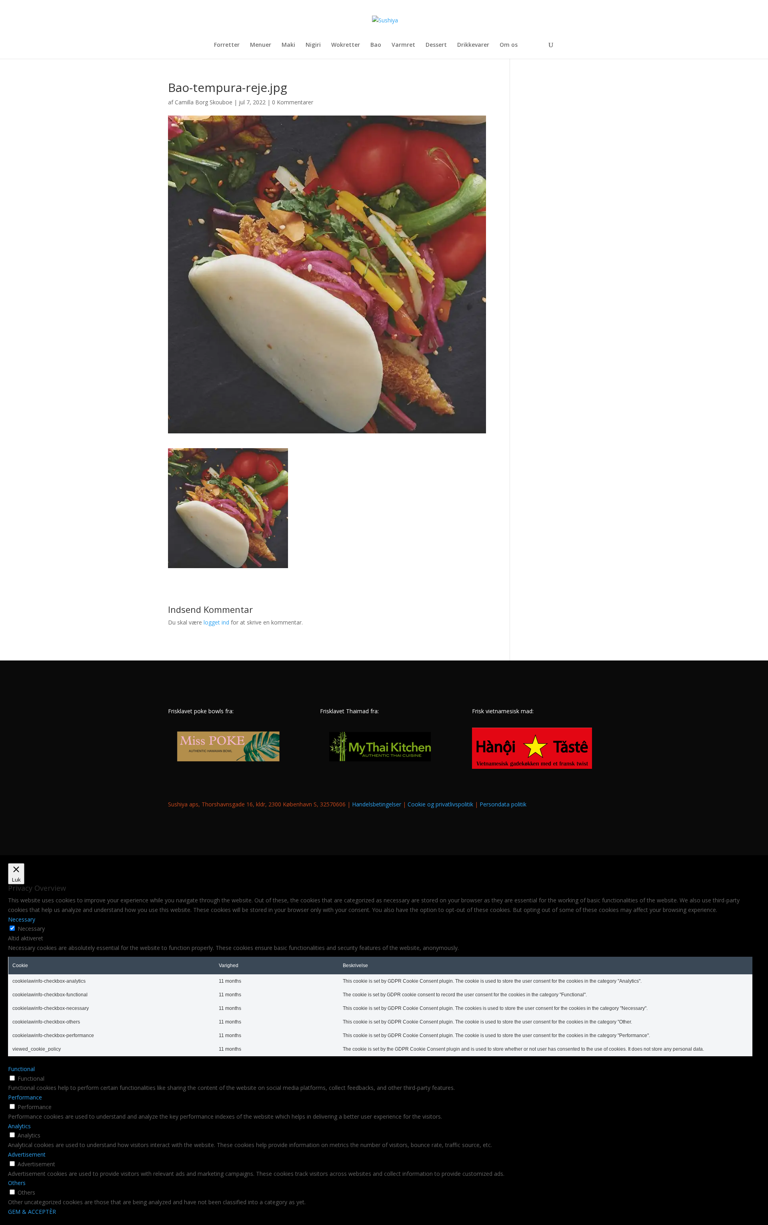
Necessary (31, 928)
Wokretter (345, 45)
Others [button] (17, 1183)
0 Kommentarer (292, 102)
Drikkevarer (473, 45)
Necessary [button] (21, 919)
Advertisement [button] (27, 1154)
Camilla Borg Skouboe (203, 102)
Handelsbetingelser (376, 804)
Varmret (403, 45)
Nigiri (313, 45)
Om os (509, 45)
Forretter (227, 45)
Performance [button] (25, 1097)
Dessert (436, 45)
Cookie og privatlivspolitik (440, 804)
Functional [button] (21, 1069)
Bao (375, 45)
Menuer (260, 45)
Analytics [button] (19, 1126)
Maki (288, 45)
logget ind (216, 622)
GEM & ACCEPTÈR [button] (32, 1211)
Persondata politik (503, 804)
